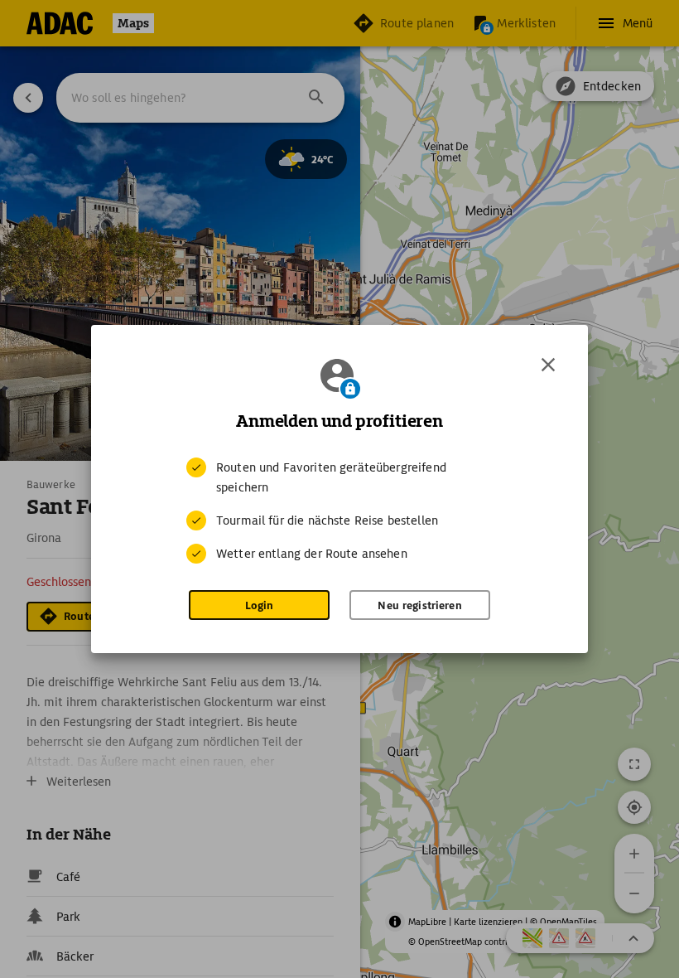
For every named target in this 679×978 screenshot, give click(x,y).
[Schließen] (548, 365)
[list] (339, 511)
